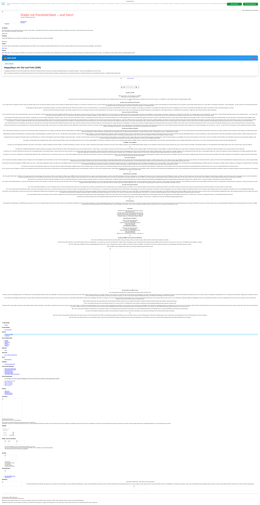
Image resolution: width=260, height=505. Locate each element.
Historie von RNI (9, 334)
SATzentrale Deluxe (9, 371)
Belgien (6, 343)
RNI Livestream (8, 385)
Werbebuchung (8, 477)
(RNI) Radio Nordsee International (12, 374)
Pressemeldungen (9, 394)
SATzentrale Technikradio (10, 369)
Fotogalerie (7, 335)
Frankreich (7, 344)
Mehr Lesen (4, 33)
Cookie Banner (130, 1)
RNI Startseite (24, 21)
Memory (6, 345)
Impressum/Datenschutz (10, 476)
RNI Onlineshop (8, 359)
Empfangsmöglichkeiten (10, 364)
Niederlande (7, 342)
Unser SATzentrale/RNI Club (11, 354)
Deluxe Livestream (9, 383)
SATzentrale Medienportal (10, 368)
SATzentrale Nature (9, 373)
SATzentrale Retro (9, 370)
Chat (6, 350)
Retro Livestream (8, 382)
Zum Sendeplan (8, 329)
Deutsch (6, 340)
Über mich (7, 391)
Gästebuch (7, 23)
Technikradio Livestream (10, 381)
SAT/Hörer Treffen (9, 393)
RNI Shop (23, 22)
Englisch (6, 341)
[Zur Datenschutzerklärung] (3, 4)
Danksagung (7, 392)
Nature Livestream (9, 384)
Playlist (6, 325)
